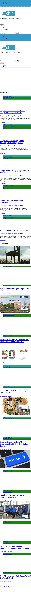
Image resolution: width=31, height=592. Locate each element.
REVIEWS (5, 98)
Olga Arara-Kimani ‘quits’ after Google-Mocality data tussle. (12, 112)
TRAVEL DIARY (7, 266)
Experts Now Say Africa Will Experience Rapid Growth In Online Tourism (14, 444)
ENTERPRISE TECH (8, 97)
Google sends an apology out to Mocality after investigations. (12, 142)
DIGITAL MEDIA (7, 96)
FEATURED (6, 158)
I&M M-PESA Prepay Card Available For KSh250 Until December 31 (14, 341)
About (4, 2)
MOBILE (5, 127)
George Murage (4, 116)
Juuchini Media (6, 586)
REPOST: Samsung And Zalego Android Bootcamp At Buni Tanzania (14, 547)
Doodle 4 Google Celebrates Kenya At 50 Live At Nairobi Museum (14, 392)
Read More (2, 122)
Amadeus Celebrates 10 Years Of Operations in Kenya (12, 496)
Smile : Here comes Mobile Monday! (14, 230)
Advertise (5, 4)
